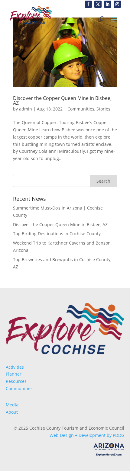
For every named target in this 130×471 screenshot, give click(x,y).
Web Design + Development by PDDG (87, 435)
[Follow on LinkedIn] (107, 4)
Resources (16, 381)
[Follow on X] (98, 4)
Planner (13, 374)
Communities (80, 109)
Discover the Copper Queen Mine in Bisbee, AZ (62, 100)
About (12, 412)
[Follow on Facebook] (88, 4)
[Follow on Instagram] (117, 4)
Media (12, 405)
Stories (103, 109)
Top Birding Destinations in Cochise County (57, 233)
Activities (15, 367)
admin (25, 109)
